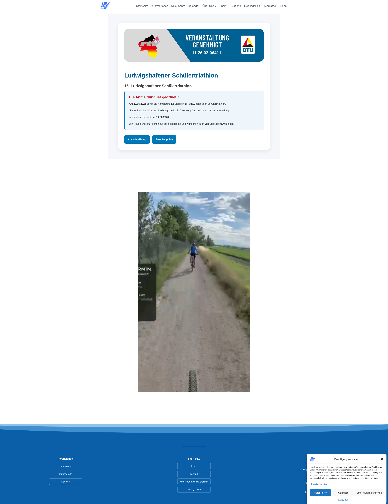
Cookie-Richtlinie (345, 500)
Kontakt (194, 474)
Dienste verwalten (319, 484)
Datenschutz (65, 474)
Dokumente (178, 5)
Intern (194, 466)
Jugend (236, 5)
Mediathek (270, 5)
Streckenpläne (164, 139)
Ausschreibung (137, 139)
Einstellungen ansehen (369, 492)
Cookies (65, 481)
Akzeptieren (320, 492)
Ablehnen (343, 492)
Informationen (159, 5)
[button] (381, 459)
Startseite (142, 5)
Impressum (65, 466)
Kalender (193, 5)
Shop (283, 5)
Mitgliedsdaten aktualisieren (194, 481)
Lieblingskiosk (252, 5)
